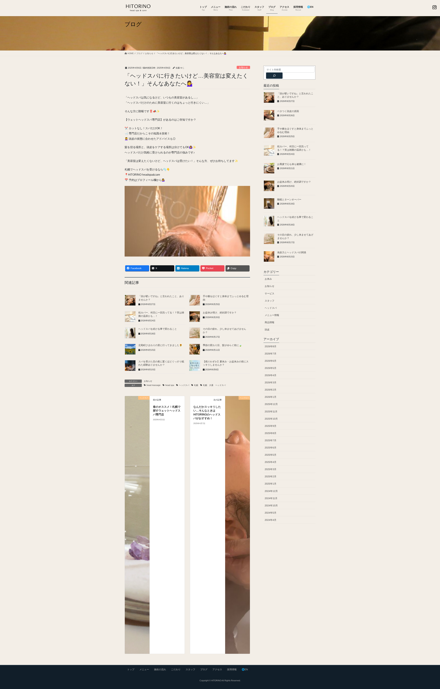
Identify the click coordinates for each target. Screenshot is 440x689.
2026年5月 (270, 368)
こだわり (176, 669)
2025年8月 (270, 433)
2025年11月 (271, 411)
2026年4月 (270, 375)
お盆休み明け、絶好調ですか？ (219, 312)
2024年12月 (271, 491)
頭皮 (267, 329)
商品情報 (269, 322)
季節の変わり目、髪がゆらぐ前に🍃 (222, 345)
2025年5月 (270, 454)
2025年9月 (270, 426)
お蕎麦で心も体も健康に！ (291, 164)
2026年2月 (270, 389)
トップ (130, 669)
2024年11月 (271, 498)
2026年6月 (270, 360)
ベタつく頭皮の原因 (288, 111)
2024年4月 (270, 520)
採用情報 (232, 669)
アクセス (217, 669)
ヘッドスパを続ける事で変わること (157, 328)
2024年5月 (270, 512)
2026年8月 (270, 346)
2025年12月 (271, 404)
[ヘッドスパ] (137, 524)
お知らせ (243, 67)
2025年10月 (271, 418)
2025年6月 (270, 447)
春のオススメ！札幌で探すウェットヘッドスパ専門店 (166, 410)
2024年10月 (271, 505)
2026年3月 (270, 382)
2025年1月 (270, 483)
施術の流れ (160, 669)
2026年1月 (270, 397)
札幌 (196, 385)
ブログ (203, 669)
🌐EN (245, 669)
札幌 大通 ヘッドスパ (214, 385)
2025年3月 (270, 469)
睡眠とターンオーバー (289, 199)
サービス (269, 293)
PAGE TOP (427, 665)
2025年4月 (270, 462)
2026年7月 (270, 353)
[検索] (274, 76)
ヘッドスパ (184, 385)
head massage (154, 385)
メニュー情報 (272, 315)
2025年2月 (270, 476)
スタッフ (269, 300)
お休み (268, 278)
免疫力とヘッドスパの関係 (291, 252)
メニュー (144, 669)
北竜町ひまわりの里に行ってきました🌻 (160, 345)
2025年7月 (270, 440)
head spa (169, 385)
